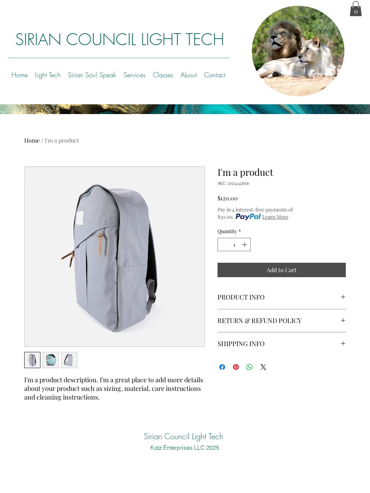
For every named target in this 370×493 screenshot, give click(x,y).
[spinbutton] (234, 244)
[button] (355, 8)
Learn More (275, 216)
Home (32, 140)
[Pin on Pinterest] (236, 367)
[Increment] (245, 244)
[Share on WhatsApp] (249, 367)
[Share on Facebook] (222, 367)
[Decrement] (223, 244)
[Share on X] (263, 367)
